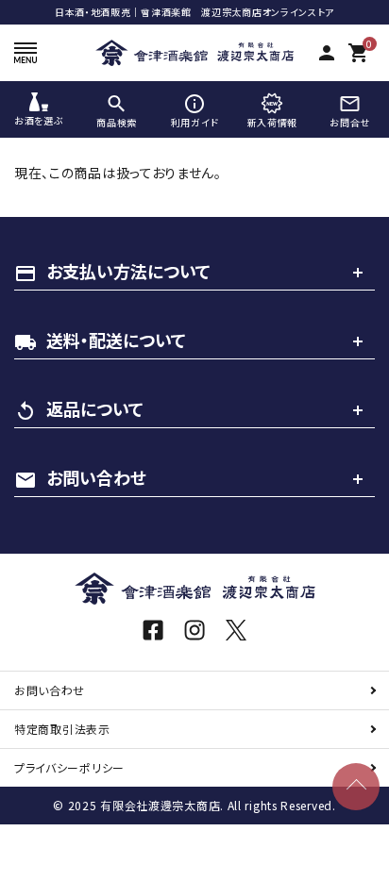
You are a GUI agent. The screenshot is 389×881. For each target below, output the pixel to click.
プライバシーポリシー (69, 767)
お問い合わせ (49, 690)
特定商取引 (62, 729)
